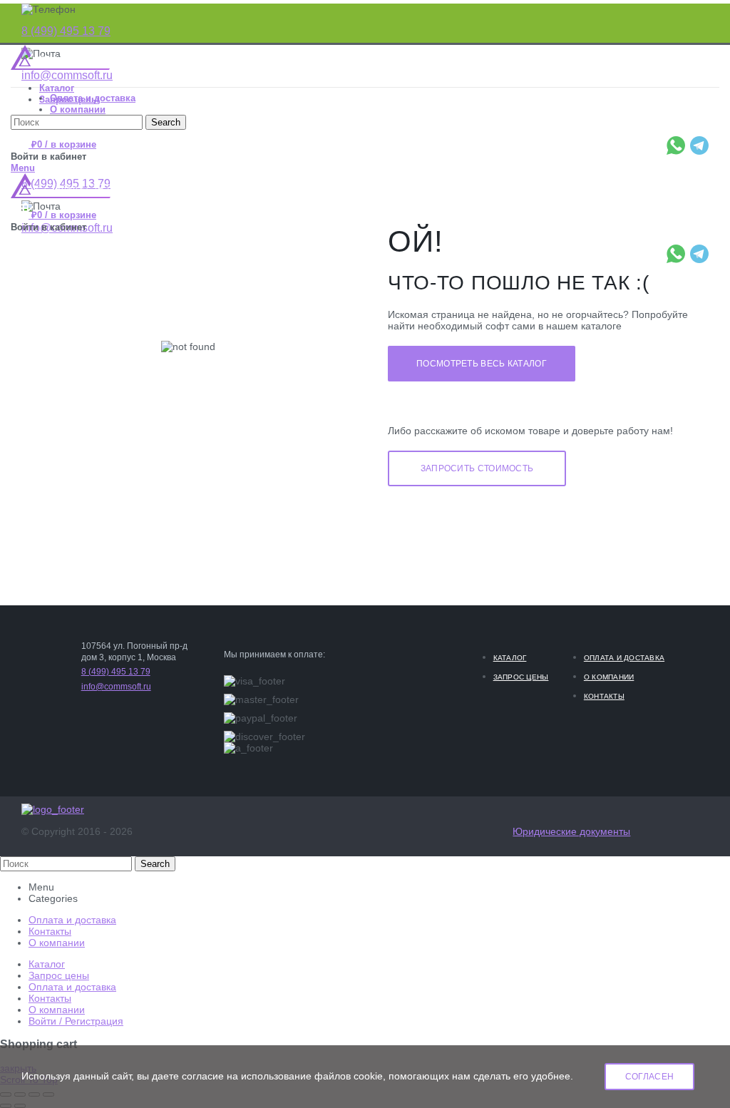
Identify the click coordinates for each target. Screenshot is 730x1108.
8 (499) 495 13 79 (65, 31)
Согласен (649, 1077)
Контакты (604, 696)
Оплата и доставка (624, 658)
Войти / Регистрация (76, 1021)
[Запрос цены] (477, 467)
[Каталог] (481, 363)
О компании (609, 677)
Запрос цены (521, 677)
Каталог (510, 658)
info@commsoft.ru (67, 75)
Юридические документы (571, 831)
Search (155, 863)
